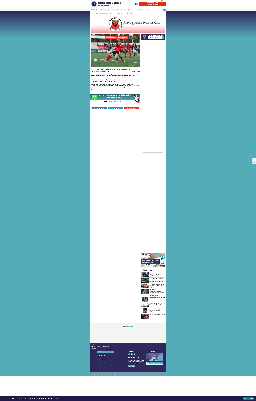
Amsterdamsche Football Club (106, 13)
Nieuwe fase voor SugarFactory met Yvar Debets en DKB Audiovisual (156, 277)
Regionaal (116, 9)
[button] (91, 301)
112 (94, 9)
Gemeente (110, 9)
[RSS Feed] (134, 320)
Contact (140, 9)
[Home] (91, 9)
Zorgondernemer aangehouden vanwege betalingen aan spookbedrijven (156, 241)
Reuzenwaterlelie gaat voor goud (157, 264)
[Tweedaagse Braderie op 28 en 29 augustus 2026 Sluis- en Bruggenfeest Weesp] (145, 252)
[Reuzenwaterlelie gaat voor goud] (145, 265)
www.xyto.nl (102, 329)
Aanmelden (131, 332)
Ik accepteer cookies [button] (248, 398)
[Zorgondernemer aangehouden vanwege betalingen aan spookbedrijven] (145, 241)
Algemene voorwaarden (145, 340)
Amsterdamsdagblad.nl (110, 3)
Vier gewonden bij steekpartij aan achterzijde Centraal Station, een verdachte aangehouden (157, 246)
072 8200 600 (102, 325)
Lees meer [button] (55, 398)
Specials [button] (120, 9)
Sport (97, 13)
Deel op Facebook (100, 108)
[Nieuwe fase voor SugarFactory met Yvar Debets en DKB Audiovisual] (145, 277)
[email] (254, 162)
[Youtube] (132, 320)
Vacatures (135, 9)
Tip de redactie (132, 108)
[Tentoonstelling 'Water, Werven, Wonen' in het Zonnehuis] (145, 271)
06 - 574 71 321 (120, 101)
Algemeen (98, 9)
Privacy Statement (160, 340)
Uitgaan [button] (129, 9)
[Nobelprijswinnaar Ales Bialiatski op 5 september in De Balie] (145, 282)
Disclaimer (153, 340)
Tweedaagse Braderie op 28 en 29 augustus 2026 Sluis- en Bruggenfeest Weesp (156, 252)
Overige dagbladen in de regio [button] (153, 329)
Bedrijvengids (104, 9)
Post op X (116, 108)
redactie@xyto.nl (102, 327)
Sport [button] (125, 9)
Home (93, 13)
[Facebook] (129, 320)
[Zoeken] (164, 10)
